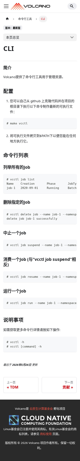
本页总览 (12, 37)
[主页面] (7, 19)
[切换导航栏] (6, 6)
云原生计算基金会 (41, 408)
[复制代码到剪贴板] (71, 123)
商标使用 (46, 434)
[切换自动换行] (64, 178)
